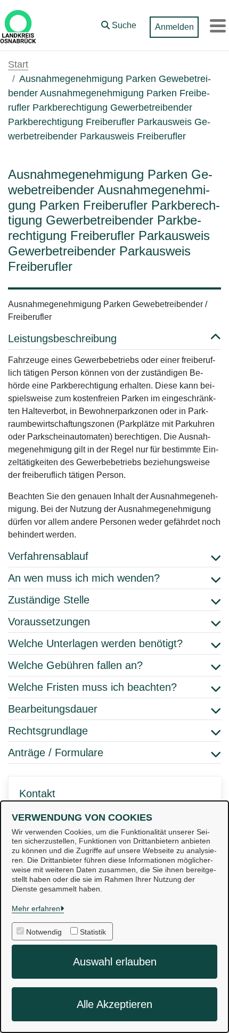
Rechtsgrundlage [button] (48, 731)
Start (18, 64)
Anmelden (174, 26)
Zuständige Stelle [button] (48, 600)
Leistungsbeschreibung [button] (62, 338)
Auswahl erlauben (115, 962)
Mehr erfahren (36, 908)
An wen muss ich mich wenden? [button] (84, 578)
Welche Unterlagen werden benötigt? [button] (95, 643)
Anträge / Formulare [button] (55, 752)
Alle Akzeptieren (114, 1004)
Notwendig (44, 932)
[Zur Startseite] (18, 25)
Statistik (93, 932)
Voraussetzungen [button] (49, 621)
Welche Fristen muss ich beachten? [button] (92, 687)
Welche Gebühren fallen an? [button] (75, 665)
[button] (119, 23)
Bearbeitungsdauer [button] (52, 709)
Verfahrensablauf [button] (48, 556)
